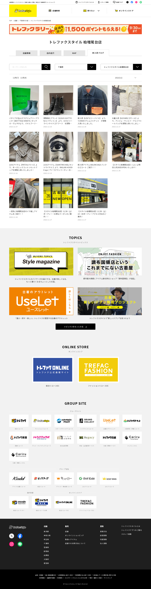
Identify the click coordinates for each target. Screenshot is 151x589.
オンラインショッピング (74, 535)
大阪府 (46, 559)
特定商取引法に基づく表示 (83, 575)
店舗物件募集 (51, 578)
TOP (10, 21)
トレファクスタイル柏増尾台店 (41, 21)
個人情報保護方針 (50, 575)
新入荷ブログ (98, 53)
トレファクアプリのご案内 (131, 530)
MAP (74, 53)
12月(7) (16, 77)
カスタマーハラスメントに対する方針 (76, 578)
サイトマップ (108, 578)
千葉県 (46, 543)
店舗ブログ (119, 2)
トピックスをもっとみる (73, 326)
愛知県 (46, 563)
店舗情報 (27, 53)
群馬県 (46, 551)
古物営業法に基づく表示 (65, 575)
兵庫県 (46, 555)
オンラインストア (126, 10)
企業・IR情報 (39, 575)
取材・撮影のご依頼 (96, 578)
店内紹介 (50, 53)
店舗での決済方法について (75, 543)
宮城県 (46, 547)
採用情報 (42, 578)
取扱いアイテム (71, 539)
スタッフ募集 (104, 2)
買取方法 (103, 531)
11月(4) (23, 77)
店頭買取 (103, 535)
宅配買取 (103, 539)
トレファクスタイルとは (86, 2)
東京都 (46, 531)
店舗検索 (56, 10)
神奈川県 (47, 535)
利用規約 (59, 578)
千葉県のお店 (24, 21)
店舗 (15, 21)
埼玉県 (46, 539)
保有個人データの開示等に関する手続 (104, 575)
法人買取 (103, 543)
